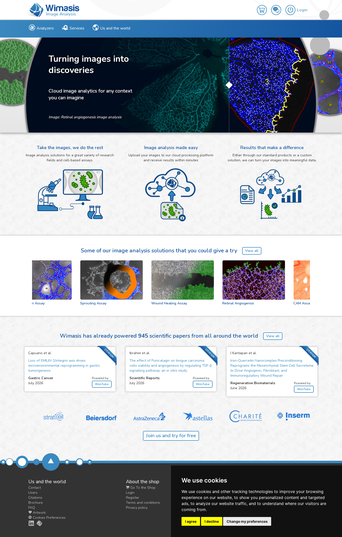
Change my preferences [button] (247, 521)
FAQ (31, 507)
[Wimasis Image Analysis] (36, 523)
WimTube (102, 384)
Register (132, 497)
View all (251, 250)
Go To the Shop (142, 487)
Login (130, 492)
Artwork (39, 512)
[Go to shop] (264, 6)
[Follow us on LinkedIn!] (28, 523)
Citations (35, 497)
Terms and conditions (143, 502)
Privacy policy (136, 507)
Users (33, 492)
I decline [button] (212, 521)
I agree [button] (191, 521)
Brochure (35, 502)
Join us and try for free (171, 435)
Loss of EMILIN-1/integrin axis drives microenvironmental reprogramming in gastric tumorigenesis (64, 365)
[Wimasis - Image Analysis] (53, 9)
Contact (34, 487)
